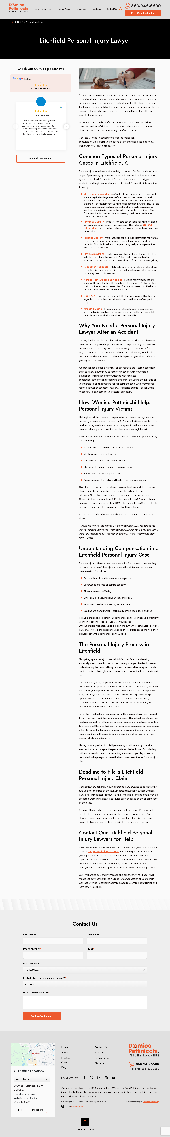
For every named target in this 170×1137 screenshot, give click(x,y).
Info (20, 1110)
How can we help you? (36, 992)
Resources (81, 9)
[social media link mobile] (84, 1077)
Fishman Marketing (151, 1101)
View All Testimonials (40, 158)
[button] (66, 126)
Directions (37, 1110)
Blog (63, 1067)
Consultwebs (77, 1106)
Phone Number (32, 949)
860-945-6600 (146, 6)
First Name (30, 934)
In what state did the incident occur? (44, 978)
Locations (96, 9)
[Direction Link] (33, 1044)
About (64, 1052)
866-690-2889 (150, 1068)
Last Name (93, 934)
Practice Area (31, 963)
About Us (46, 9)
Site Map (99, 1052)
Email (90, 949)
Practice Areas (63, 9)
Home (36, 9)
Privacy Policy (102, 1057)
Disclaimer (100, 1063)
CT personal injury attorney (103, 851)
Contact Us (111, 9)
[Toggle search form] (120, 8)
